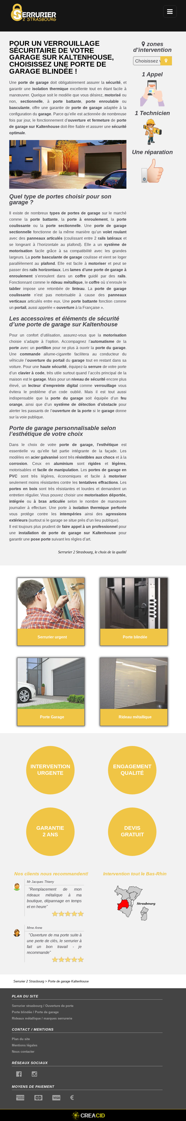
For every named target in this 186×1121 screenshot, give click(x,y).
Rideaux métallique (26, 1018)
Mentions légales (24, 1045)
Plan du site (21, 1039)
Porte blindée (22, 1012)
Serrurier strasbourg (27, 1006)
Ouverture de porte (59, 1006)
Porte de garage (47, 1012)
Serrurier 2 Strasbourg (28, 981)
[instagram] (34, 1075)
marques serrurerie (58, 1018)
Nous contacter (23, 1051)
